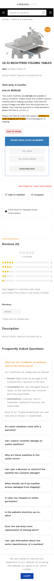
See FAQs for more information (35, 186)
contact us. (24, 110)
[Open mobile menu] (3, 12)
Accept (27, 576)
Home (5, 19)
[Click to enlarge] (7, 53)
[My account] (50, 12)
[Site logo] (27, 4)
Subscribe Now (27, 169)
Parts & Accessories (22, 19)
